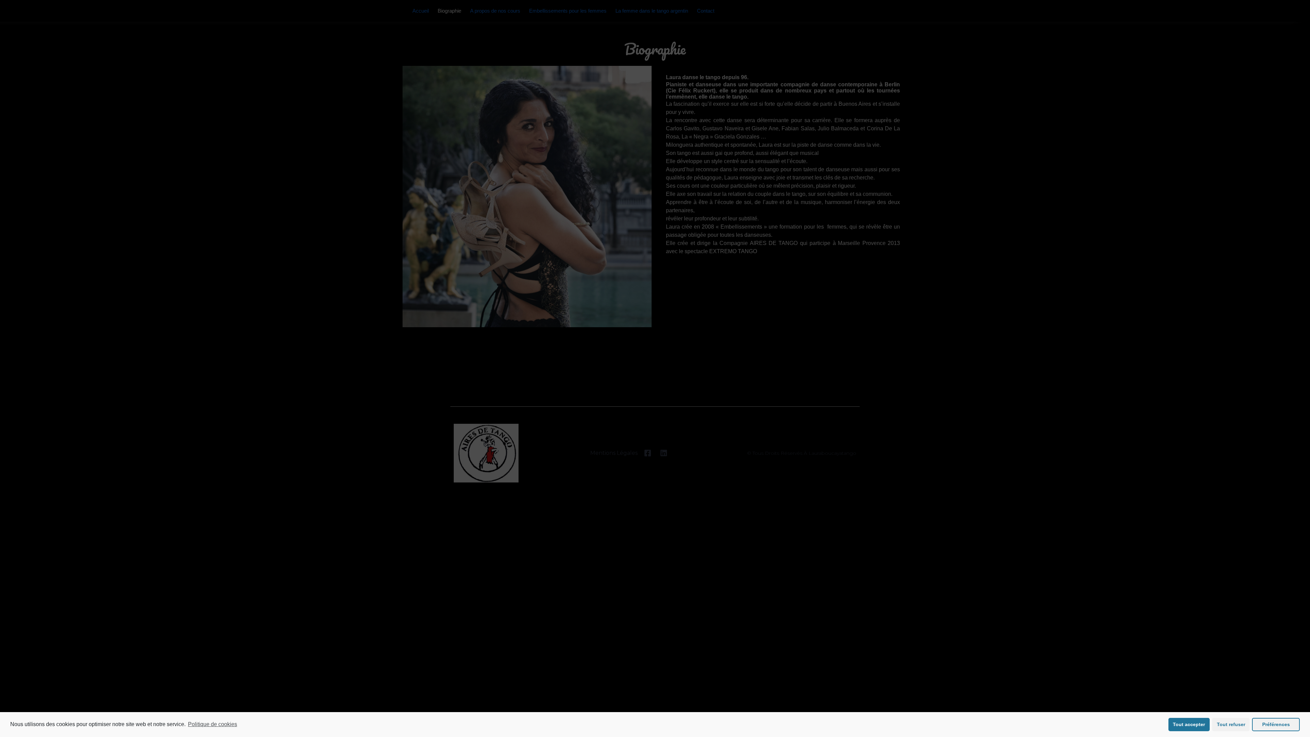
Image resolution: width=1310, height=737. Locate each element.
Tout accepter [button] (1189, 724)
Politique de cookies (212, 724)
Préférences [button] (1276, 724)
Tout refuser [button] (1231, 724)
